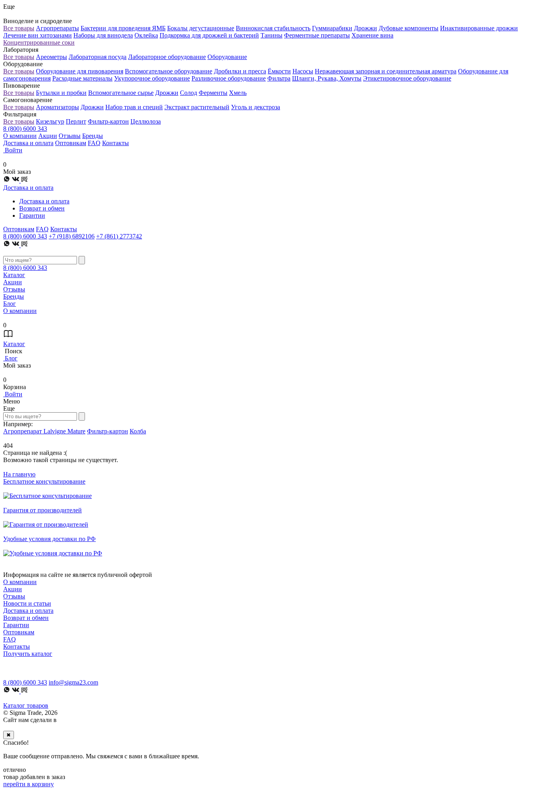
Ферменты (213, 92)
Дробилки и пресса (240, 71)
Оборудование (227, 56)
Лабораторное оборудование (167, 56)
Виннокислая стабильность (273, 28)
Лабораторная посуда (97, 56)
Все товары (18, 28)
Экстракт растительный (196, 107)
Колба (138, 431)
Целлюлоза (145, 121)
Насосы (302, 71)
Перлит (76, 121)
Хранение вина (372, 35)
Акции (47, 135)
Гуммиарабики (332, 28)
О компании (20, 135)
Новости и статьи (27, 603)
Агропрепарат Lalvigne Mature (44, 431)
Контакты (115, 143)
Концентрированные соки (39, 42)
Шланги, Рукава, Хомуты (326, 78)
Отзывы (70, 135)
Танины (271, 35)
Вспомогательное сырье (121, 92)
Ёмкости (279, 71)
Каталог (14, 275)
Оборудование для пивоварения (79, 71)
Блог (9, 303)
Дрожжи (365, 28)
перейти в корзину (28, 784)
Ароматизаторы (57, 107)
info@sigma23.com (73, 682)
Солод (188, 92)
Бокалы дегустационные (200, 28)
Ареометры (51, 56)
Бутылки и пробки (61, 92)
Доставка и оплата (28, 143)
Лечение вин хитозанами (37, 35)
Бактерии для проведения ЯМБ (123, 28)
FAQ (94, 143)
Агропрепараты (57, 28)
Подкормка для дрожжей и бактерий (209, 35)
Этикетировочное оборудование (407, 78)
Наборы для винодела (103, 35)
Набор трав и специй (134, 107)
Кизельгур (50, 121)
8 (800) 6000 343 (25, 128)
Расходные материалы (82, 78)
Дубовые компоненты (408, 28)
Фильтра (278, 78)
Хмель (238, 92)
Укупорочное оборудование (152, 78)
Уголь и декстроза (255, 107)
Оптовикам (70, 143)
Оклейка (146, 35)
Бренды (92, 135)
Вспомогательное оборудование (168, 71)
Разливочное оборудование (229, 78)
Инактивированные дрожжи (479, 28)
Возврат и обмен (42, 208)
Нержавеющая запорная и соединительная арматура (385, 71)
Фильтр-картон (108, 121)
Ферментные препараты (317, 35)
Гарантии (32, 215)
